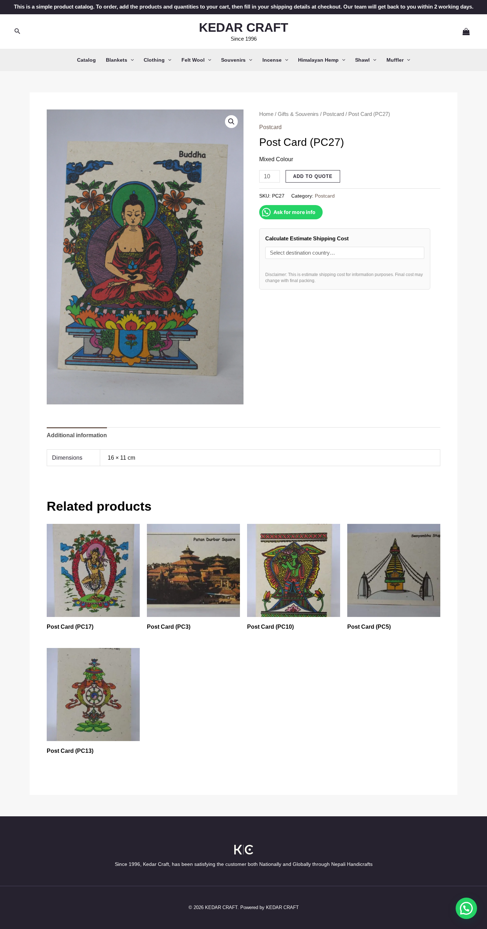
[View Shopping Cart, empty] (463, 31)
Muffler (395, 60)
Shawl (362, 60)
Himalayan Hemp (318, 60)
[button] (17, 31)
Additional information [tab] (77, 435)
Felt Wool (193, 60)
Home (266, 114)
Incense (272, 60)
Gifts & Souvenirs (298, 114)
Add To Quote (313, 176)
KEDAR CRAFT (243, 27)
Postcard (333, 114)
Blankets (116, 60)
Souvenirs (233, 60)
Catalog (86, 60)
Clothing (154, 60)
